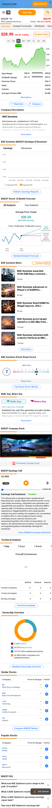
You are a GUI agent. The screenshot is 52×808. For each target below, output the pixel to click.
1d (8, 41)
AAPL (4, 756)
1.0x (6, 483)
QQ (3, 718)
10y (43, 41)
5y (39, 41)
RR (3, 685)
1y (34, 41)
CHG (4, 701)
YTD (28, 41)
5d (13, 41)
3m (18, 41)
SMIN (4, 710)
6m (23, 41)
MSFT (4, 765)
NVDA (4, 748)
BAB (4, 693)
